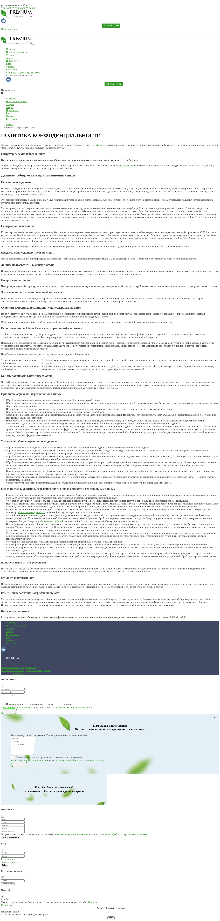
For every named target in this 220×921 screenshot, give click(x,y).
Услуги (10, 55)
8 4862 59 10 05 (26, 8)
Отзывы (10, 66)
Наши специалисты (16, 52)
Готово (111, 918)
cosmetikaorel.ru (99, 144)
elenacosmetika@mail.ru (31, 512)
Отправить (9, 711)
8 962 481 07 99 (9, 8)
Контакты (11, 69)
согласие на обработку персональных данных (69, 706)
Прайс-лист (12, 60)
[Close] (214, 718)
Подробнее (94, 902)
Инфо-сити (19, 673)
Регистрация (8, 859)
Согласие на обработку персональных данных (26, 670)
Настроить (121, 908)
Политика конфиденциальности (18, 667)
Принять (100, 908)
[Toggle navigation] (33, 44)
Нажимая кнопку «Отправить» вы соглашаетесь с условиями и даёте (47, 705)
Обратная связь (9, 29)
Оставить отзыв (111, 25)
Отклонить (110, 908)
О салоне (11, 49)
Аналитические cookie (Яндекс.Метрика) (26, 914)
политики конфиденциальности (18, 706)
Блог (8, 63)
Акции (9, 57)
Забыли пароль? (9, 861)
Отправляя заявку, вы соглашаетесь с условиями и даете (74, 834)
